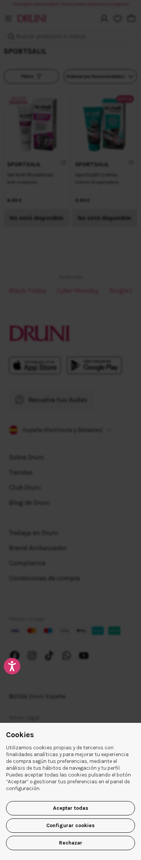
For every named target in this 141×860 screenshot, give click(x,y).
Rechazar (70, 843)
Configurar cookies (70, 825)
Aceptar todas (70, 808)
